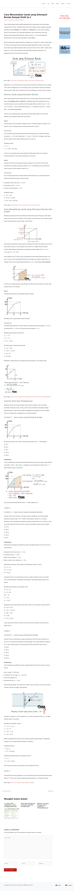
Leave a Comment (9, 20)
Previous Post (6, 791)
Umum (68, 3)
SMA (57, 3)
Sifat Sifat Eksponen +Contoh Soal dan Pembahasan (28, 805)
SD (48, 3)
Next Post (51, 791)
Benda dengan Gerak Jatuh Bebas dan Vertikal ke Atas (25, 205)
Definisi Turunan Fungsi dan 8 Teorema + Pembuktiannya (43, 806)
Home (43, 3)
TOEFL (63, 3)
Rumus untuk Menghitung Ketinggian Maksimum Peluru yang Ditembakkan (30, 396)
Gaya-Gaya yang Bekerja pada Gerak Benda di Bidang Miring (27, 80)
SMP (52, 3)
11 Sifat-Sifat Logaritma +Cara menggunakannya (10, 805)
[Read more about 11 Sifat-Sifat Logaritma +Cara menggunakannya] (11, 813)
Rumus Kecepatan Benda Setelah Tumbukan (22, 782)
